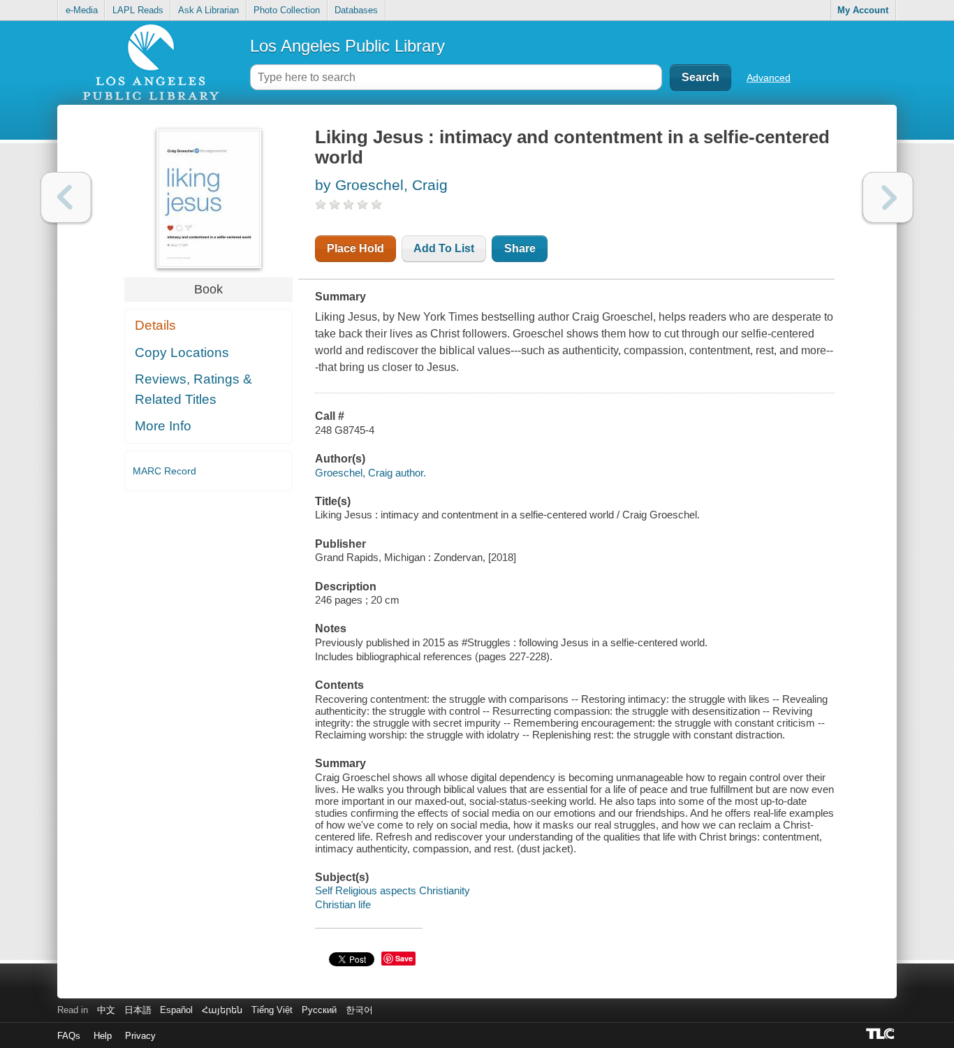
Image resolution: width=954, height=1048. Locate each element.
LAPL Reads (137, 10)
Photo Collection (287, 10)
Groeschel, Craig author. (370, 473)
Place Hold (355, 248)
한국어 (359, 1010)
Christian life (343, 904)
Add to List (443, 248)
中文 (106, 1010)
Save (404, 958)
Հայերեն (222, 1010)
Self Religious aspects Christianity (392, 890)
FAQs (68, 1036)
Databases (356, 10)
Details (155, 325)
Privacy (140, 1036)
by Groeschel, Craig (381, 185)
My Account (862, 10)
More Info (163, 426)
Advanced (769, 77)
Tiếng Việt (272, 1010)
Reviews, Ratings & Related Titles (193, 389)
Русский (319, 1010)
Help (103, 1036)
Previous (66, 197)
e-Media (82, 10)
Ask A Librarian (208, 10)
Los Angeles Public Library (347, 45)
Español (176, 1010)
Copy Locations (182, 352)
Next (888, 197)
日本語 (138, 1010)
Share (520, 248)
